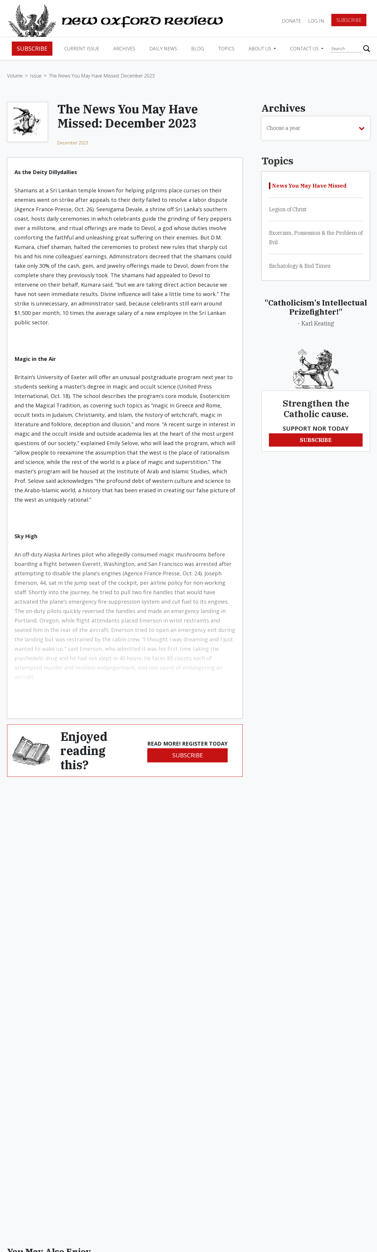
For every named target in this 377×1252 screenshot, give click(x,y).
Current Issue (81, 48)
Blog (197, 48)
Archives (124, 48)
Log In (316, 21)
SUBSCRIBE (187, 755)
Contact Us (305, 48)
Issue (36, 75)
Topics (226, 48)
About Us (260, 48)
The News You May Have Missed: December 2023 (102, 75)
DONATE (291, 21)
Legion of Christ (288, 209)
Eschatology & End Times (299, 265)
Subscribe (348, 20)
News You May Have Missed (309, 185)
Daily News (163, 48)
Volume (15, 75)
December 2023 (72, 143)
